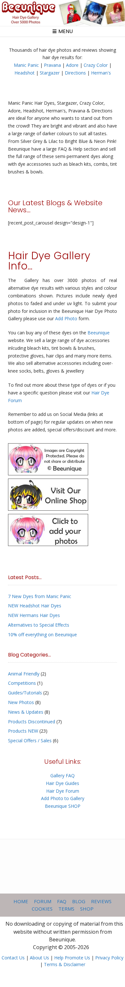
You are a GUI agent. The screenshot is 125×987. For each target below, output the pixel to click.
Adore (72, 65)
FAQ (61, 901)
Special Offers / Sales (30, 740)
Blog (78, 901)
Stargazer (50, 73)
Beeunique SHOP (62, 806)
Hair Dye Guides (62, 783)
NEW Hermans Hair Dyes (34, 615)
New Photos (21, 702)
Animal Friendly (23, 674)
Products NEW (23, 731)
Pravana (52, 65)
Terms (66, 908)
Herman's (101, 73)
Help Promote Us (72, 958)
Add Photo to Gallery (62, 798)
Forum (42, 901)
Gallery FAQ (62, 775)
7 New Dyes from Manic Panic (39, 596)
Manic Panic (26, 65)
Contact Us (13, 958)
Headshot (24, 73)
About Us (39, 958)
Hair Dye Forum (62, 791)
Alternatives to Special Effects (38, 625)
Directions (75, 73)
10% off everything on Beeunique (42, 634)
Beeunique (99, 333)
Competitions (22, 683)
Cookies (42, 908)
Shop (87, 908)
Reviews (101, 901)
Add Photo (66, 318)
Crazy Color (96, 65)
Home (20, 901)
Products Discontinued (31, 721)
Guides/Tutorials (25, 693)
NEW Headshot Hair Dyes (34, 606)
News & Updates (25, 712)
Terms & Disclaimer (64, 964)
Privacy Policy (109, 958)
